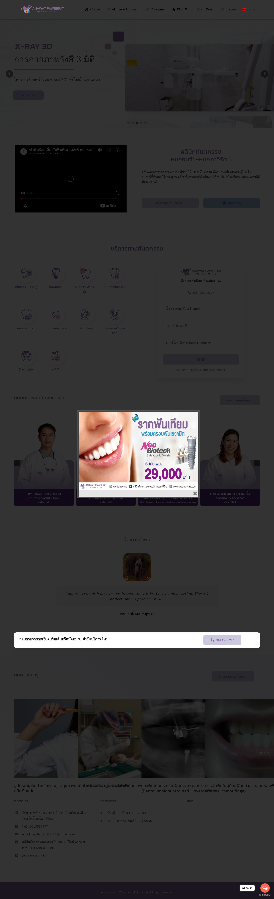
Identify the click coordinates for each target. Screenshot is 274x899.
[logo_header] (42, 7)
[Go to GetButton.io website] (265, 895)
